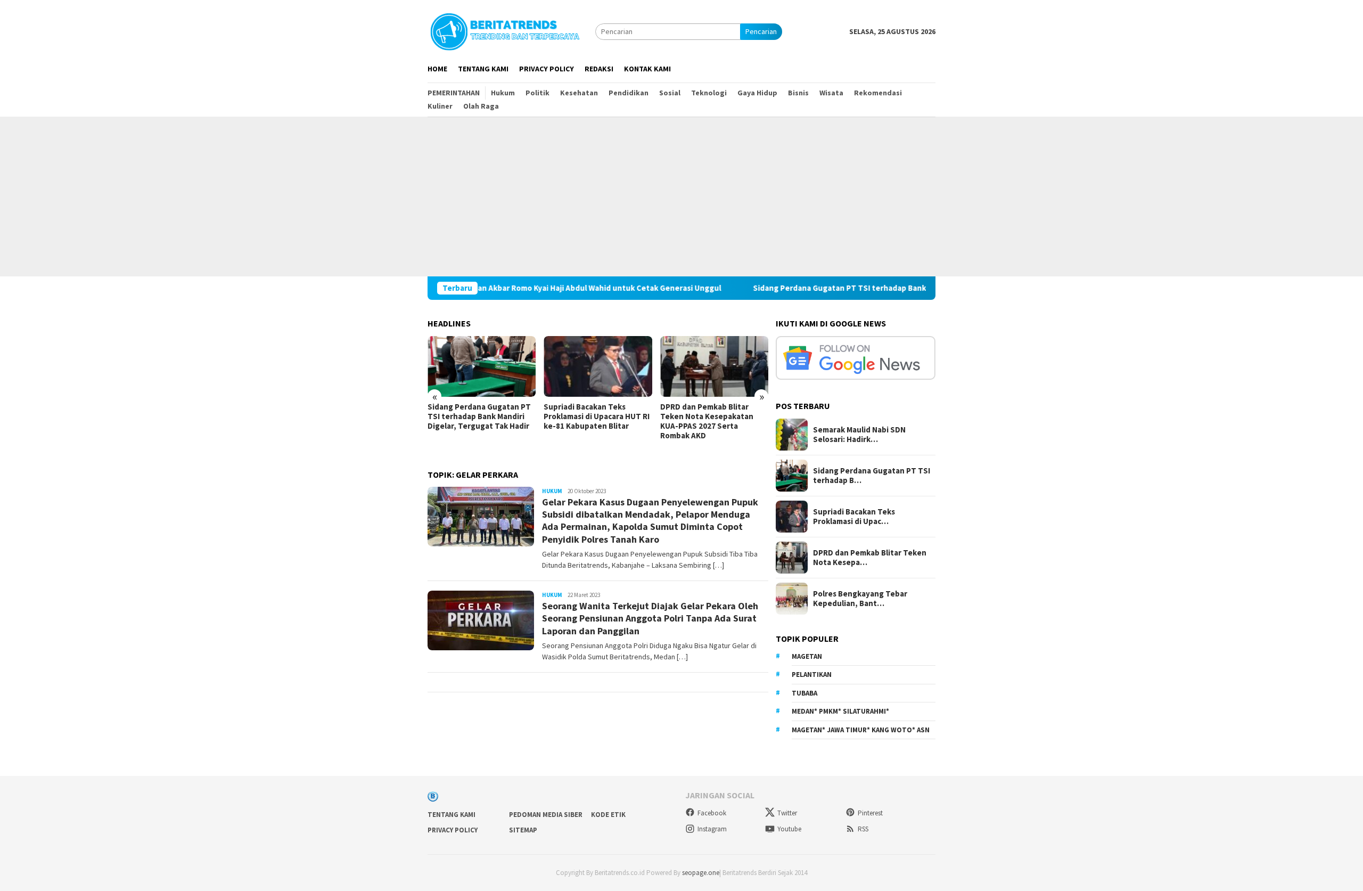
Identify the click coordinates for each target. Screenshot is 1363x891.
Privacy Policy (453, 830)
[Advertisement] (681, 196)
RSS (863, 828)
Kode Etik (608, 814)
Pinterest (870, 813)
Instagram (712, 828)
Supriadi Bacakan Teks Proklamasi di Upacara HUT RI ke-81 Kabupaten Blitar (597, 416)
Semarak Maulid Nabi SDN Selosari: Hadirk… (859, 434)
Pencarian (761, 31)
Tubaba (804, 693)
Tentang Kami (451, 814)
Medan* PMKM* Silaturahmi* (840, 711)
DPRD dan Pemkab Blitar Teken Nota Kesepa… (869, 557)
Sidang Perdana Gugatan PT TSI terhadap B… (871, 475)
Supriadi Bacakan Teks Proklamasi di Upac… (854, 516)
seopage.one (700, 872)
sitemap (523, 830)
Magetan (807, 656)
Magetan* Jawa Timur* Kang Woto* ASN (861, 729)
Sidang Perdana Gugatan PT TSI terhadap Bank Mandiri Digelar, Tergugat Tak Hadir (866, 288)
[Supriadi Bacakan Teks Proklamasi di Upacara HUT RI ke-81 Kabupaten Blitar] (598, 366)
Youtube (789, 828)
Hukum (552, 491)
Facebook (711, 813)
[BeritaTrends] (505, 30)
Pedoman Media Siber (545, 814)
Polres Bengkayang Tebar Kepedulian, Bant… (860, 598)
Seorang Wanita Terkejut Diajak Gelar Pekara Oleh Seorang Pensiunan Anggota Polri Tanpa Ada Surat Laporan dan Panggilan (650, 618)
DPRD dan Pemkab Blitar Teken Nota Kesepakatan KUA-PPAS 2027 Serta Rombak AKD (706, 421)
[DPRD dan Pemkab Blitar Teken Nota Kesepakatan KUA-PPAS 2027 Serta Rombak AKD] (714, 366)
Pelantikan (812, 674)
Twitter (787, 813)
